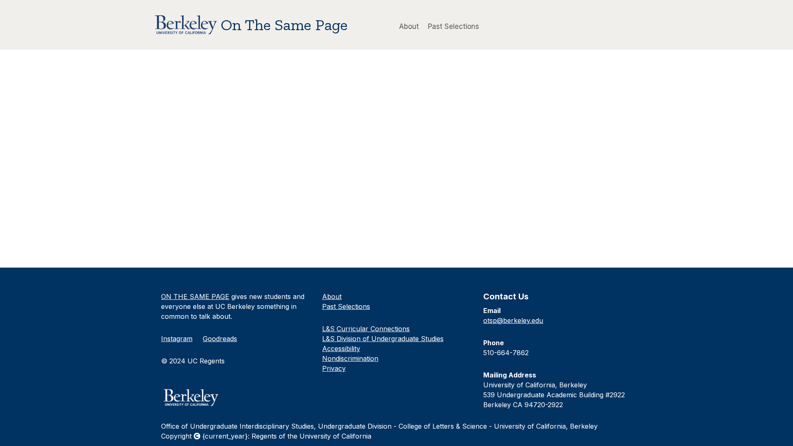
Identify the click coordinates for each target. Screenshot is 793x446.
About (409, 25)
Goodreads (220, 338)
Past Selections (453, 25)
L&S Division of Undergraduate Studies (383, 338)
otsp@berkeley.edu (513, 320)
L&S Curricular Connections (366, 329)
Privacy (334, 368)
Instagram (176, 338)
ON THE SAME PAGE (195, 296)
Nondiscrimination (350, 358)
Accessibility (341, 348)
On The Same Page (284, 24)
